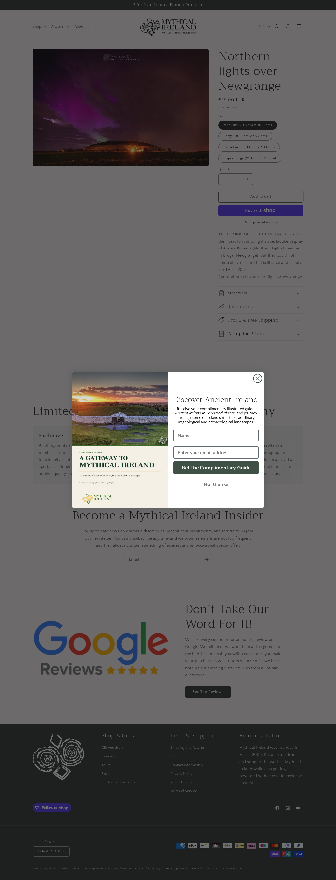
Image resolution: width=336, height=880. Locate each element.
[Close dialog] (257, 378)
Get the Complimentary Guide (216, 467)
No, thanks (216, 484)
